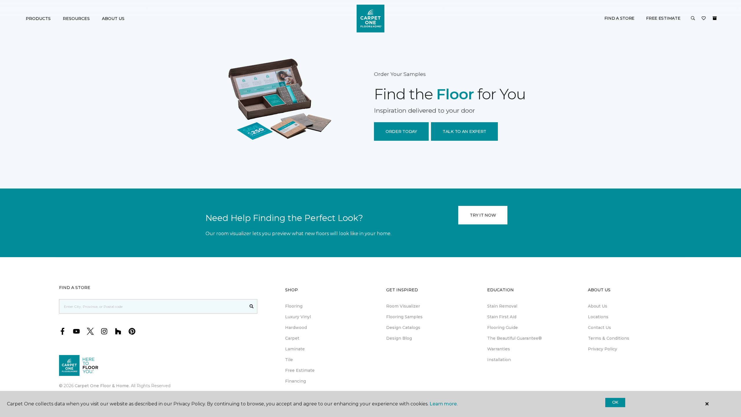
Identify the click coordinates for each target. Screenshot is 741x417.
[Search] (251, 306)
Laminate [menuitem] (295, 349)
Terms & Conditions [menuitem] (608, 338)
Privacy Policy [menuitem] (602, 349)
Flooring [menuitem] (293, 306)
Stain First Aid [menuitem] (501, 316)
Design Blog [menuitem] (399, 338)
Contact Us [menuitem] (599, 327)
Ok (615, 402)
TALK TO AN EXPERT (464, 131)
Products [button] (38, 18)
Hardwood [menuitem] (296, 327)
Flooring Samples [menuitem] (404, 316)
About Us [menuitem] (597, 306)
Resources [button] (76, 18)
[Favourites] (703, 18)
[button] (692, 18)
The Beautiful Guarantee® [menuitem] (514, 338)
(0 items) (715, 18)
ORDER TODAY (401, 131)
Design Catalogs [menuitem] (403, 327)
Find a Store (619, 18)
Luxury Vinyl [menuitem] (298, 316)
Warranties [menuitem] (498, 349)
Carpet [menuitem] (292, 338)
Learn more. (444, 404)
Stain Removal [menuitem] (502, 306)
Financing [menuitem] (295, 381)
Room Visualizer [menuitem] (403, 306)
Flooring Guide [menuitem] (502, 327)
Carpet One (195, 56)
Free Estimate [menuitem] (300, 370)
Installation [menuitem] (499, 359)
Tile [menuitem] (289, 359)
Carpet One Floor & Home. (102, 385)
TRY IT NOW (483, 215)
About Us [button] (113, 18)
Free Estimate (663, 18)
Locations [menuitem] (598, 316)
